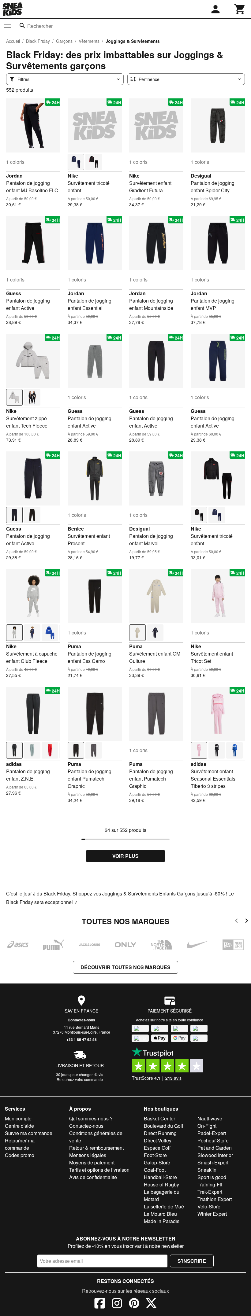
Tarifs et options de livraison (99, 1169)
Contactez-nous (81, 1019)
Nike (73, 175)
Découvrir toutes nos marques (125, 967)
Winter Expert (212, 1213)
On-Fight (206, 1125)
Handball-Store (160, 1177)
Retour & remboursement (96, 1147)
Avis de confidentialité (93, 1177)
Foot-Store (155, 1155)
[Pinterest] (134, 1304)
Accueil (13, 41)
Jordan (14, 175)
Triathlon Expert (214, 1199)
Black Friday (38, 41)
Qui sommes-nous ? (91, 1118)
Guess (13, 293)
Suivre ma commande (28, 1133)
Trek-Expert (209, 1191)
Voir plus (125, 855)
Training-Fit (209, 1184)
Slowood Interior (215, 1155)
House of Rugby (161, 1184)
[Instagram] (117, 1304)
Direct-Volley (157, 1140)
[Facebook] (100, 1304)
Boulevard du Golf (163, 1125)
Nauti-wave (209, 1118)
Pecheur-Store (213, 1140)
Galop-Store (157, 1162)
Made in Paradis (161, 1221)
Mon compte (18, 1118)
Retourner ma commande (20, 1144)
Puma (74, 646)
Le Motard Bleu (160, 1213)
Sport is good (211, 1177)
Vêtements (89, 41)
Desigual (201, 175)
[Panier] (240, 9)
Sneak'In (206, 1169)
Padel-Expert (211, 1133)
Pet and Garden (214, 1147)
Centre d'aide (19, 1125)
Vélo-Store (208, 1206)
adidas (14, 763)
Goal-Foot (155, 1169)
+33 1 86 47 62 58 (81, 1039)
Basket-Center (159, 1118)
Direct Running (160, 1133)
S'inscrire (192, 1260)
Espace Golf (157, 1147)
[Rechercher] (22, 26)
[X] (151, 1304)
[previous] (236, 921)
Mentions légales (87, 1155)
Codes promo (19, 1155)
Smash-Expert (212, 1162)
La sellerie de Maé (164, 1206)
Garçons (64, 41)
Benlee (76, 528)
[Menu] (7, 26)
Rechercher (40, 25)
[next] (246, 921)
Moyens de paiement (91, 1162)
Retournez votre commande (80, 1079)
